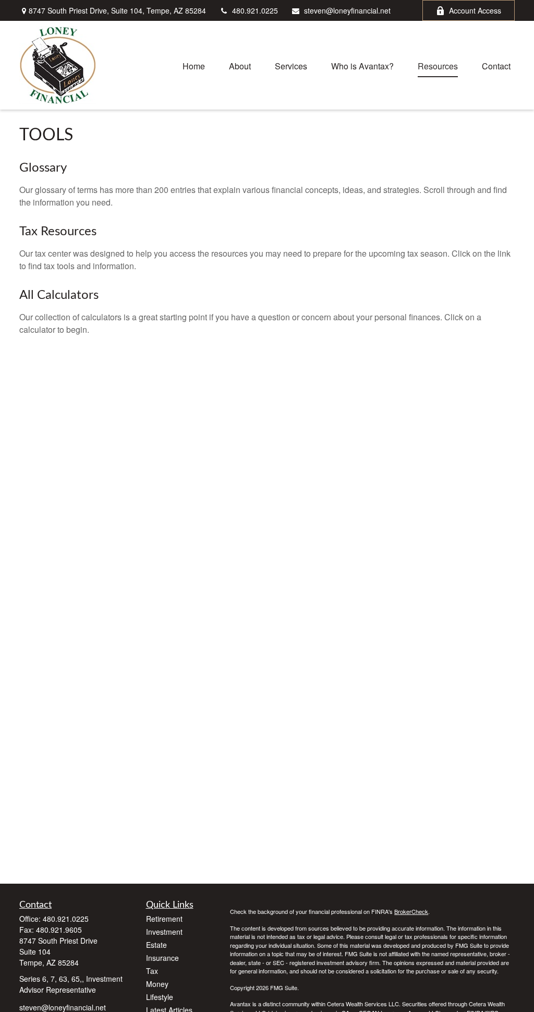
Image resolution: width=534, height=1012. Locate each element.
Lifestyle (159, 997)
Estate (156, 944)
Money (157, 984)
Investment (164, 931)
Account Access (475, 10)
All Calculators (59, 295)
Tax (152, 971)
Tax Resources (57, 231)
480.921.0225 (255, 10)
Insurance (162, 958)
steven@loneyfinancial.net (347, 10)
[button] (193, 65)
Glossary (43, 168)
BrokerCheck (411, 911)
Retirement (164, 918)
